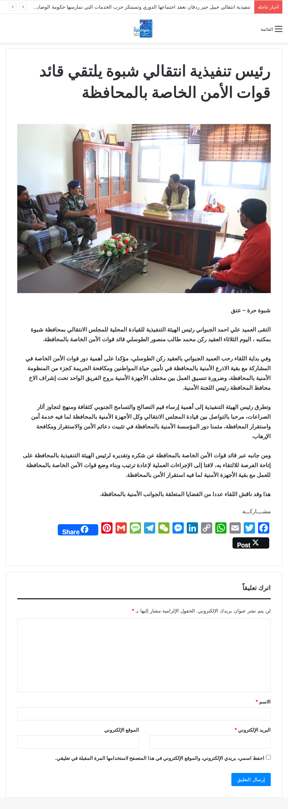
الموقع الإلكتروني (121, 730)
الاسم (263, 702)
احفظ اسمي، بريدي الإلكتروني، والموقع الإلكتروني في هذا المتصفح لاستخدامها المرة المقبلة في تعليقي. (159, 758)
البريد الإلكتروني (252, 730)
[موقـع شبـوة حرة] (144, 28)
